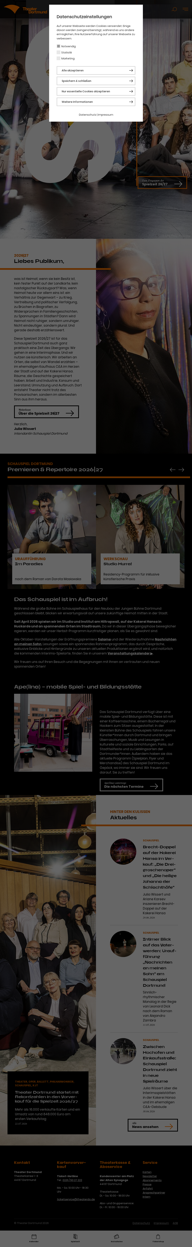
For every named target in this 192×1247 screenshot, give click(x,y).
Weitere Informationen (77, 102)
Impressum (105, 115)
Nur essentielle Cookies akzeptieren (86, 91)
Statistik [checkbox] (66, 52)
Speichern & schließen (76, 81)
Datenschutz (87, 115)
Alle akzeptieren (73, 70)
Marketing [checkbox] (68, 58)
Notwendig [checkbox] (68, 46)
